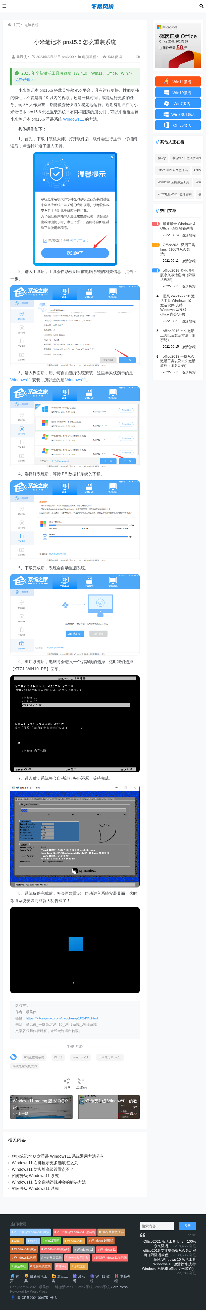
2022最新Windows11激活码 (76, 1232)
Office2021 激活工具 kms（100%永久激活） (177, 249)
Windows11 (73, 119)
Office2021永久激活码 (173, 170)
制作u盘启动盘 (78, 1257)
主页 (16, 25)
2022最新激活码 (112, 1232)
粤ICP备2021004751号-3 (37, 1298)
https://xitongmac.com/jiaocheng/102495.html (62, 1018)
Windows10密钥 (102, 1240)
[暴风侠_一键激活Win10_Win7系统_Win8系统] (103, 6)
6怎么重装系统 (34, 1057)
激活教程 (189, 235)
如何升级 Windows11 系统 (35, 1176)
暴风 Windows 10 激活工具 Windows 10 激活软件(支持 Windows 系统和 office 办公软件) (177, 305)
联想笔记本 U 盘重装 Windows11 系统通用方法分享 (58, 1156)
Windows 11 (85, 1249)
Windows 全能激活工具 (173, 182)
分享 (67, 1087)
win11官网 (52, 1240)
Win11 (58, 1057)
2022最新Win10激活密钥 (175, 194)
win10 (18, 1241)
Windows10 (75, 1241)
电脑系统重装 (42, 1266)
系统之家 (80, 1266)
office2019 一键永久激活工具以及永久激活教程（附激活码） (177, 360)
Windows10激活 (25, 1249)
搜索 (187, 1226)
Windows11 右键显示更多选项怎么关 (45, 1163)
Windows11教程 (25, 1257)
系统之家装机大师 (25, 1066)
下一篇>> (130, 1113)
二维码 (81, 1087)
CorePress (119, 1287)
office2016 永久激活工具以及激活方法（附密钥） (177, 335)
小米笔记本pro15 (110, 1057)
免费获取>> (25, 79)
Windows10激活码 (56, 1249)
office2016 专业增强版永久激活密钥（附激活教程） (177, 275)
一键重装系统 (53, 1257)
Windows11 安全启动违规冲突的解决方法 (49, 1182)
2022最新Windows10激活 (31, 1232)
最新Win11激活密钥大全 (188, 158)
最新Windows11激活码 (111, 1257)
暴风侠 (22, 57)
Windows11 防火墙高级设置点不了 (43, 1169)
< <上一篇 (20, 1113)
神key (162, 158)
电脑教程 (31, 25)
